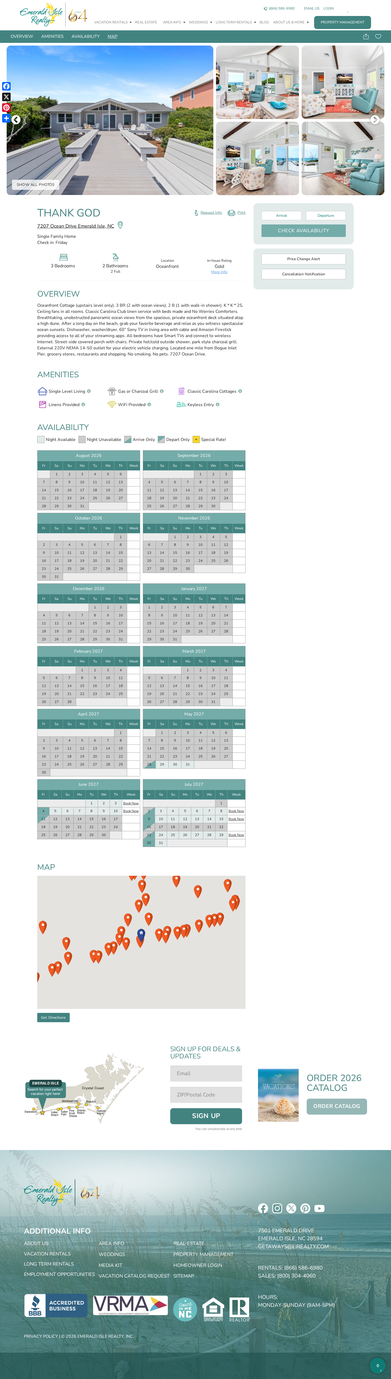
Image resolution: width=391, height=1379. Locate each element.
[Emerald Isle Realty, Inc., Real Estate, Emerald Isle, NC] (56, 1305)
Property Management (342, 22)
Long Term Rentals (234, 22)
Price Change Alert (303, 258)
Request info (211, 212)
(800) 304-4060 (296, 1275)
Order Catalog (336, 1106)
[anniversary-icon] (87, 1192)
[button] (141, 935)
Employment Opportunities (59, 1274)
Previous (16, 120)
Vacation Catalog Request (134, 1276)
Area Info (172, 22)
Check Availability (303, 230)
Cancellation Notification (303, 274)
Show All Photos (36, 184)
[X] (6, 97)
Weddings (199, 22)
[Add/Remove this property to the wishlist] (378, 36)
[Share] (6, 118)
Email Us (311, 8)
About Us (36, 1243)
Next (375, 120)
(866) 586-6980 (282, 8)
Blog (264, 22)
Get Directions (53, 1017)
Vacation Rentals (111, 22)
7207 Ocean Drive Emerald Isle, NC (75, 226)
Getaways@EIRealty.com (293, 1246)
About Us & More (289, 22)
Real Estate (146, 22)
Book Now (131, 803)
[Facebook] (6, 86)
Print (236, 213)
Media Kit (110, 1265)
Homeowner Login (197, 1265)
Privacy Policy (41, 1336)
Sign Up (206, 1115)
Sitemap (183, 1276)
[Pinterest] (6, 107)
